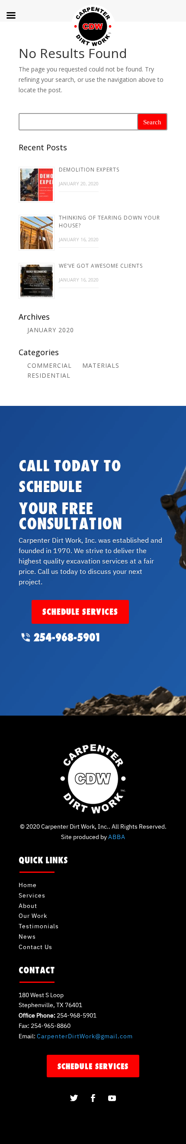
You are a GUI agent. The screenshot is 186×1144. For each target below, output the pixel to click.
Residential (49, 375)
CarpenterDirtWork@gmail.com (85, 1036)
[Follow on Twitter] (74, 1098)
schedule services (80, 611)
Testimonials (39, 926)
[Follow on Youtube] (112, 1098)
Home (28, 885)
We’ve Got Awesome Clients (101, 265)
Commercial (49, 365)
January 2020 (50, 330)
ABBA (116, 837)
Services (32, 895)
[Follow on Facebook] (93, 1098)
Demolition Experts (89, 169)
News (27, 936)
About (28, 906)
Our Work (33, 916)
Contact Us (35, 947)
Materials (100, 365)
